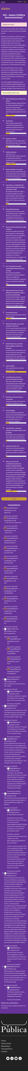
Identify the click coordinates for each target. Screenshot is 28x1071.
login (14, 1005)
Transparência (6, 1049)
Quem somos (6, 1043)
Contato (20, 1)
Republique (5, 1046)
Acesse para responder (11, 516)
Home (3, 1041)
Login (24, 1)
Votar (14, 499)
